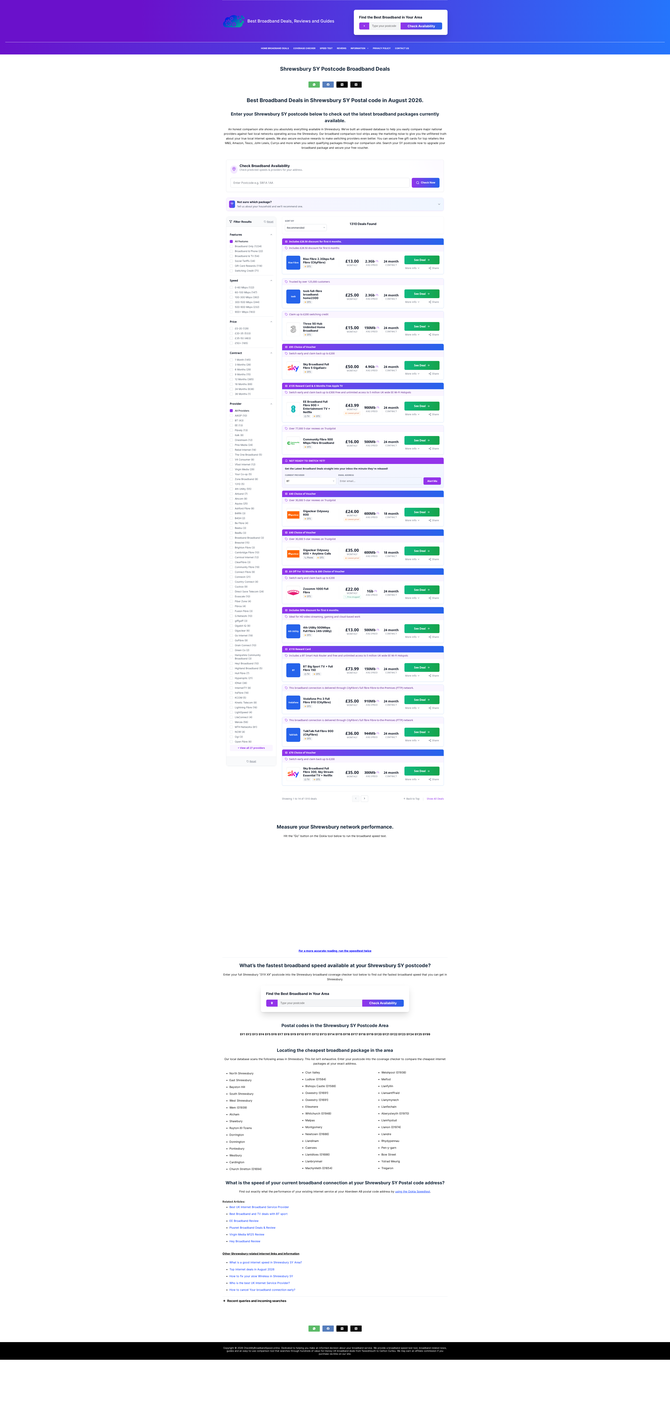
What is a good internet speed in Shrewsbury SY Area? (265, 1262)
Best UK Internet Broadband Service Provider (259, 1207)
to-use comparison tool (261, 1350)
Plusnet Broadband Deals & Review (252, 1227)
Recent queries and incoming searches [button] (256, 1301)
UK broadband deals (344, 1350)
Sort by (289, 221)
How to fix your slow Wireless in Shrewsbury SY (261, 1276)
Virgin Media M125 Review (246, 1234)
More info (410, 268)
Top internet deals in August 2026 (251, 1269)
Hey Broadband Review (244, 1241)
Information (358, 48)
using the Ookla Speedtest (412, 1191)
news (443, 1347)
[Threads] (356, 85)
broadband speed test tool (403, 1347)
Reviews (341, 48)
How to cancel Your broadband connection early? (262, 1290)
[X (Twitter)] (342, 85)
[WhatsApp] (314, 85)
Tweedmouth (369, 1350)
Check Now (428, 182)
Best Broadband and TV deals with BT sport (258, 1214)
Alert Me (432, 480)
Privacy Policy (382, 48)
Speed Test (326, 48)
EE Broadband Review (244, 1221)
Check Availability (421, 26)
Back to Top (413, 798)
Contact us (402, 48)
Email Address (346, 475)
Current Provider (294, 475)
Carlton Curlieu (387, 1350)
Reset (253, 761)
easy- (246, 1350)
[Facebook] (328, 85)
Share (435, 268)
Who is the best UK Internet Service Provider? (259, 1283)
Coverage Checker (304, 48)
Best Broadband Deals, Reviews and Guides (290, 21)
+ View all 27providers (251, 748)
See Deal (420, 260)
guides (230, 1350)
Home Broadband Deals (275, 48)
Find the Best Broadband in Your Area (390, 17)
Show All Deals (435, 798)
